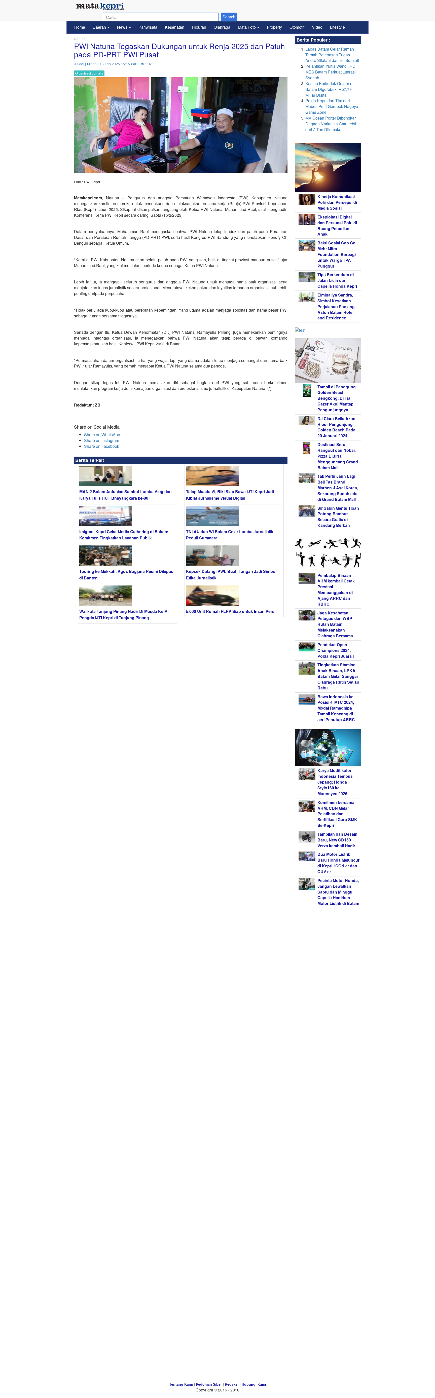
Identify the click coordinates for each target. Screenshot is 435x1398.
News (122, 27)
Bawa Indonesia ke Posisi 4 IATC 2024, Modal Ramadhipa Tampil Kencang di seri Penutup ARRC (336, 708)
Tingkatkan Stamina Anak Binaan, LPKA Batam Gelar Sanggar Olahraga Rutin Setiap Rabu (338, 676)
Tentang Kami (181, 1384)
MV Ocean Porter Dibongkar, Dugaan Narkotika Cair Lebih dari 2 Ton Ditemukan (331, 123)
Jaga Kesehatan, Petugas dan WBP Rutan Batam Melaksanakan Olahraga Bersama (335, 624)
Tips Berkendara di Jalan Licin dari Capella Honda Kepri (337, 280)
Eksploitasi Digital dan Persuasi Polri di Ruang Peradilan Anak (337, 225)
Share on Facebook (101, 446)
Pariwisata (147, 27)
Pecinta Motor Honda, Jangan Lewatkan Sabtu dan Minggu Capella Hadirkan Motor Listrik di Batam (338, 891)
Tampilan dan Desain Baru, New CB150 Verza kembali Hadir (337, 840)
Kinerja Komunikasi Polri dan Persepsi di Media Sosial (337, 202)
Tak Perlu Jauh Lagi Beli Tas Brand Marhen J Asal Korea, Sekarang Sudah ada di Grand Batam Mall (337, 487)
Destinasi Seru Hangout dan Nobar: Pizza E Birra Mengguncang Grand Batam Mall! (337, 456)
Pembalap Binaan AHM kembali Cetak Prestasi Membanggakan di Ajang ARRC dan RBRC (336, 589)
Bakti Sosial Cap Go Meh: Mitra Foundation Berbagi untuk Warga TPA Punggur (336, 254)
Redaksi (232, 1384)
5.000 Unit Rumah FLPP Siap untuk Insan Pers (230, 611)
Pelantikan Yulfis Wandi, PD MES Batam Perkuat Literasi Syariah (330, 72)
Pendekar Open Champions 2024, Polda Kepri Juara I (335, 650)
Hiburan (199, 27)
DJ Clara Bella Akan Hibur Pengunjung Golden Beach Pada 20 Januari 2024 (336, 427)
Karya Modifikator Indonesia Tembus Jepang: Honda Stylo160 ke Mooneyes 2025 (335, 781)
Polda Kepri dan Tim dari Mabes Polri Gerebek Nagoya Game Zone (331, 106)
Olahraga (222, 27)
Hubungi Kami (254, 1384)
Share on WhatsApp (102, 434)
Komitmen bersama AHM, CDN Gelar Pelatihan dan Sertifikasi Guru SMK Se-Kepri (337, 813)
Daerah (100, 27)
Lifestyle (337, 27)
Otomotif (296, 27)
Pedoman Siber (209, 1384)
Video (317, 27)
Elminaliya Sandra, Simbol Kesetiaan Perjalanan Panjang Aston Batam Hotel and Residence (336, 306)
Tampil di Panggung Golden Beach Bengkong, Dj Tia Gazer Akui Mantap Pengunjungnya (336, 398)
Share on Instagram (101, 440)
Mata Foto (247, 27)
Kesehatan (174, 27)
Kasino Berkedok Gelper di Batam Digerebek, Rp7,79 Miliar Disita (329, 89)
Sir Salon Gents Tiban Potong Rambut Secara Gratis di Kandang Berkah (338, 516)
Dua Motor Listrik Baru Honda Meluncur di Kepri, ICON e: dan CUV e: (338, 862)
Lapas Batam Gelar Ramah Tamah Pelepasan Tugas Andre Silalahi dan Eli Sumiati (332, 54)
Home (79, 27)
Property (274, 27)
